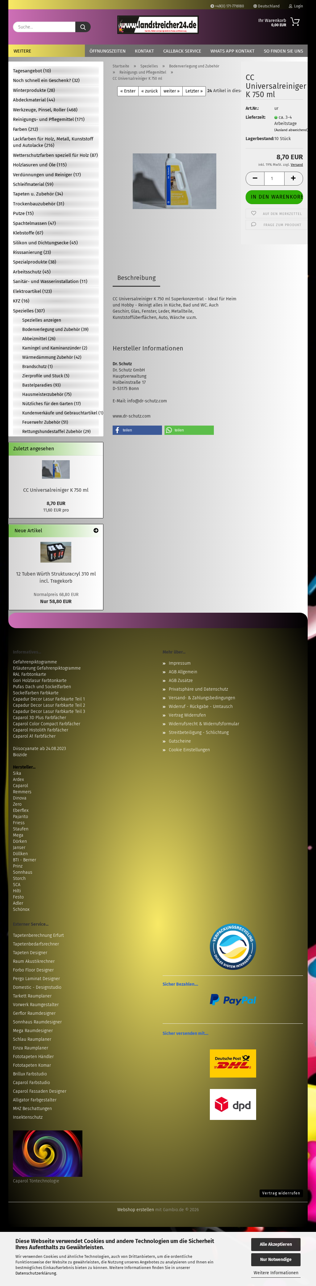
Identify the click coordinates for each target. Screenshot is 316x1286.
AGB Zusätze (181, 680)
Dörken (20, 841)
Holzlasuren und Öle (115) (40, 165)
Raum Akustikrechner (34, 961)
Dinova (20, 798)
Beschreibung (136, 277)
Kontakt (144, 51)
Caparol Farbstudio (31, 1082)
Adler (18, 903)
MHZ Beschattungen (32, 1108)
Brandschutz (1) (37, 366)
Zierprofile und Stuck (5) (45, 376)
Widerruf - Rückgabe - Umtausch (201, 706)
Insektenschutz (28, 1117)
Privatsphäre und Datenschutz (198, 689)
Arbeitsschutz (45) (32, 272)
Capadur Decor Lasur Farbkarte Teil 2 (49, 705)
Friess (19, 822)
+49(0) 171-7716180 (229, 6)
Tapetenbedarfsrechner (36, 944)
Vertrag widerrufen (281, 1193)
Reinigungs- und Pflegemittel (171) (49, 119)
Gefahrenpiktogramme (35, 662)
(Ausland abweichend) (291, 130)
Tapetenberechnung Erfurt (38, 935)
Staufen (20, 829)
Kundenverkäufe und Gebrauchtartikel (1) (60, 413)
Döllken (20, 853)
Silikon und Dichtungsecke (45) (45, 243)
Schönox (21, 909)
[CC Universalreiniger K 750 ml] (174, 173)
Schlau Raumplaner (32, 1039)
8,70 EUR (56, 503)
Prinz (18, 866)
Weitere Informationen (276, 1272)
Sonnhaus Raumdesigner (37, 1022)
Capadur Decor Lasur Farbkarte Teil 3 (49, 711)
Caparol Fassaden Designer (39, 1091)
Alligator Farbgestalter (34, 1100)
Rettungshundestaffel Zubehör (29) (56, 431)
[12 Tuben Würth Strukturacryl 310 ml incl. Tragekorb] (55, 552)
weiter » (172, 91)
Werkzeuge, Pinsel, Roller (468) (45, 110)
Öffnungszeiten (107, 51)
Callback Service (182, 51)
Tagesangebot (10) (32, 71)
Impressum (180, 663)
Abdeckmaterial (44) (34, 100)
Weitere (22, 51)
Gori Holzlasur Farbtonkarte (40, 680)
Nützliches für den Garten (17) (51, 403)
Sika (17, 773)
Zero (17, 804)
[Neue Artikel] (96, 530)
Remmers (22, 792)
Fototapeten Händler (33, 1056)
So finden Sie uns (283, 51)
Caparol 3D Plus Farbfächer (39, 717)
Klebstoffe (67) (28, 233)
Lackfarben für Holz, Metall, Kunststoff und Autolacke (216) (53, 142)
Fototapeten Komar (32, 1065)
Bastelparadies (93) (41, 385)
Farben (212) (25, 129)
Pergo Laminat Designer (36, 978)
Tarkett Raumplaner (32, 996)
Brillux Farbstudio (30, 1074)
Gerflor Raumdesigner (34, 1013)
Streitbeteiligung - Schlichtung (199, 732)
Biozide (20, 754)
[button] (255, 179)
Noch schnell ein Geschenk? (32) (46, 80)
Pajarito (20, 816)
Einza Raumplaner (30, 1048)
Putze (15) (23, 213)
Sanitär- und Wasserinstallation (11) (50, 281)
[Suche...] (83, 27)
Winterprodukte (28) (34, 90)
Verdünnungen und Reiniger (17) (47, 175)
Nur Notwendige (276, 1259)
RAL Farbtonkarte (29, 674)
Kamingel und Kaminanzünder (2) (54, 348)
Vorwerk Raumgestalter (36, 1004)
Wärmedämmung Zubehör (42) (51, 357)
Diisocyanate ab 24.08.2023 (39, 748)
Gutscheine (180, 741)
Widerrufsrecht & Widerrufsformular (204, 724)
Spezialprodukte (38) (34, 262)
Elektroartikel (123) (32, 291)
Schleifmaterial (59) (33, 184)
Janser (19, 847)
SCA (16, 884)
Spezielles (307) (29, 311)
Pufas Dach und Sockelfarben (42, 686)
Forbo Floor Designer (33, 970)
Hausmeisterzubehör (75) (47, 394)
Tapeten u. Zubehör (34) (38, 194)
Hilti (17, 891)
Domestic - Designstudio (37, 987)
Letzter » (194, 91)
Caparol (20, 785)
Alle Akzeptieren (276, 1244)
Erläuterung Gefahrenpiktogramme (47, 668)
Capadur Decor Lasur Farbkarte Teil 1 (49, 699)
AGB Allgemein (183, 672)
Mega (18, 835)
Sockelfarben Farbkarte (36, 693)
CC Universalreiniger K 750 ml (56, 490)
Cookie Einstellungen (189, 749)
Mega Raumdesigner (33, 1030)
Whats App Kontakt (232, 51)
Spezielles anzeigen (41, 320)
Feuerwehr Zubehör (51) (45, 422)
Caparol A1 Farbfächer (34, 736)
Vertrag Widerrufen (187, 715)
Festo (18, 897)
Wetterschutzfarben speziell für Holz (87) (55, 155)
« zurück (149, 91)
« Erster (127, 91)
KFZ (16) (21, 301)
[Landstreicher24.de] (158, 24)
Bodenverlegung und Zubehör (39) (55, 329)
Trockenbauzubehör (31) (38, 204)
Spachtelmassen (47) (34, 223)
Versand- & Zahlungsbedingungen (202, 698)
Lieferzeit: (255, 117)
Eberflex (20, 810)
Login (297, 6)
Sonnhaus (22, 872)
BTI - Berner (24, 860)
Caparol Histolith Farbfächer (40, 730)
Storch (19, 878)
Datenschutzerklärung (35, 1273)
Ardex (18, 779)
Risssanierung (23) (32, 252)
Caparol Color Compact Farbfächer (46, 724)
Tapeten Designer (30, 952)
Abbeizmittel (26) (39, 338)
